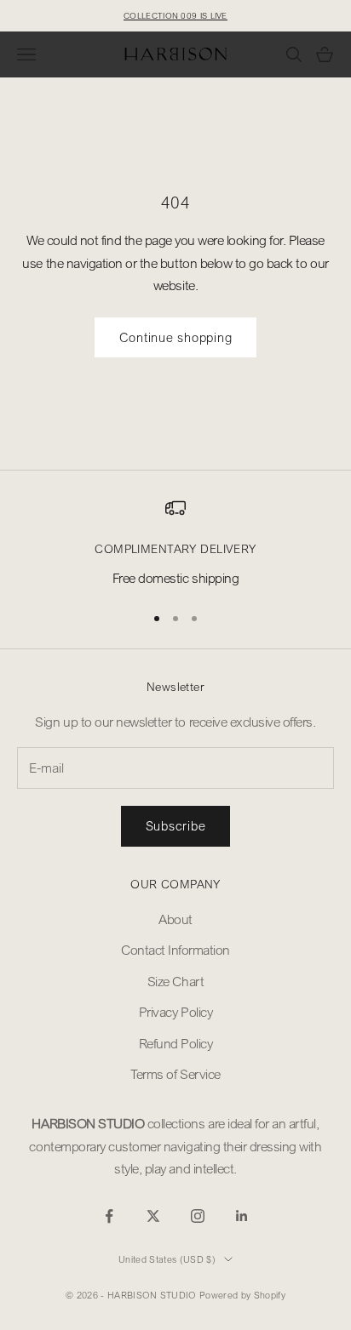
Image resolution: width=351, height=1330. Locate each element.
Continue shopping (176, 337)
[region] (175, 543)
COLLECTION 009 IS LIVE (175, 15)
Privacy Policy (175, 1011)
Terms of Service (175, 1073)
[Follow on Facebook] (109, 1215)
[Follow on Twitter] (153, 1215)
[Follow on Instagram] (197, 1215)
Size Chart (175, 981)
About (175, 919)
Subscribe (176, 825)
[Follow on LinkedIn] (241, 1215)
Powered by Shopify (242, 1295)
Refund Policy (176, 1043)
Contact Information (175, 949)
